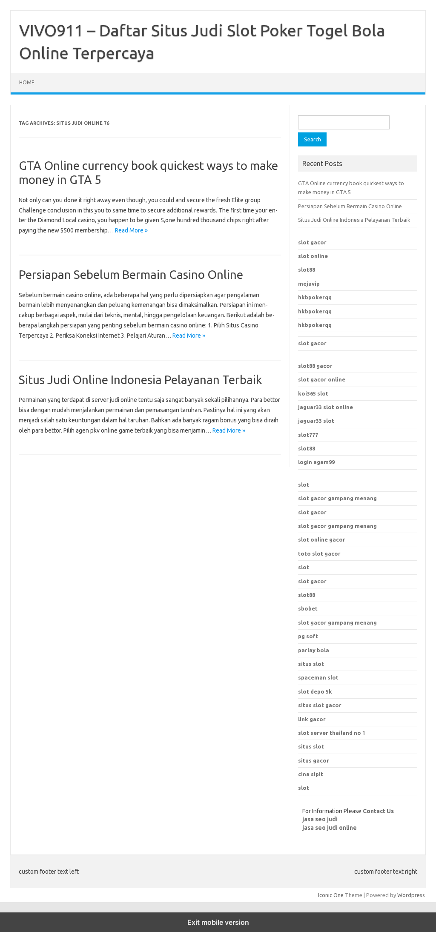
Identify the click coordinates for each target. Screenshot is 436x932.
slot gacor (312, 242)
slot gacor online (321, 379)
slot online (313, 256)
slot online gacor (321, 539)
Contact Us (378, 811)
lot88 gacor (315, 366)
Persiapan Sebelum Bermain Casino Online (131, 274)
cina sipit (310, 774)
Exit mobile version (218, 922)
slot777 (308, 435)
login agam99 (316, 462)
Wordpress (411, 895)
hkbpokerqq (315, 297)
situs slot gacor (319, 705)
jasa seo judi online (329, 827)
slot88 (306, 269)
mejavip (309, 284)
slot (303, 485)
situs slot (311, 664)
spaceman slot (318, 677)
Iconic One (331, 895)
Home (26, 82)
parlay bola (313, 650)
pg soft (308, 636)
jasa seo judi (320, 819)
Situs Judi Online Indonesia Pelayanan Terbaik (140, 379)
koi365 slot (313, 393)
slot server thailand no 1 (331, 733)
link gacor (312, 719)
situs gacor (313, 760)
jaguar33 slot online (325, 407)
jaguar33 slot (316, 421)
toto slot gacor (319, 553)
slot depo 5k (315, 691)
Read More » (131, 230)
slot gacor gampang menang (337, 498)
